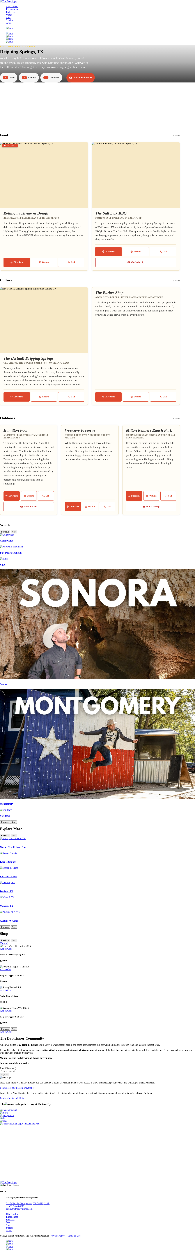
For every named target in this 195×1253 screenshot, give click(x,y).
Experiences (12, 9)
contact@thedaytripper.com (19, 1209)
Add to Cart (5, 948)
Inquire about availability (12, 1098)
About (9, 23)
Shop (8, 17)
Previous (5, 532)
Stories (9, 20)
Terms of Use (73, 1235)
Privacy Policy (58, 1235)
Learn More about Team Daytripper (17, 1088)
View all (4, 943)
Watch (9, 14)
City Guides (12, 6)
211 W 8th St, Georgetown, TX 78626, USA (28, 1203)
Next (14, 532)
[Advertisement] (97, 104)
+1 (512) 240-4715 (15, 1206)
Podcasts (10, 12)
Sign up (4, 1074)
